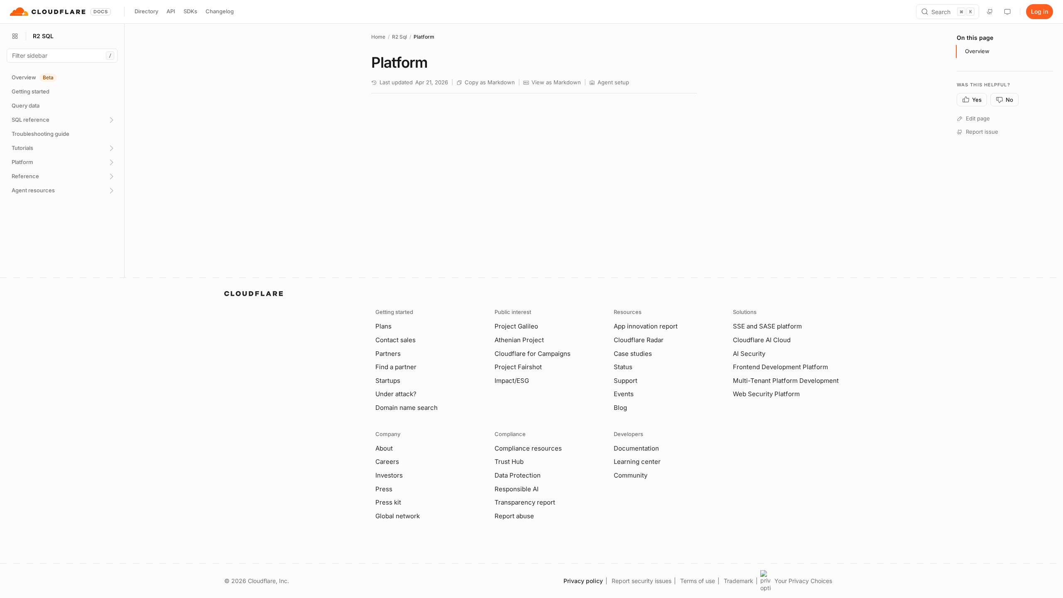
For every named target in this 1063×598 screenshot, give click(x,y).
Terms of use (697, 580)
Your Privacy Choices (803, 580)
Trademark (738, 580)
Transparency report (525, 502)
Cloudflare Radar (639, 340)
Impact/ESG (512, 381)
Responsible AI (517, 489)
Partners (388, 354)
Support (625, 381)
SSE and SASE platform (767, 326)
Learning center (637, 462)
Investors (389, 475)
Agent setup (613, 82)
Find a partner (395, 367)
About (384, 448)
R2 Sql (399, 37)
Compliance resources (528, 448)
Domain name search (406, 408)
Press (383, 489)
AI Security (749, 354)
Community (630, 475)
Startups (387, 381)
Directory (146, 11)
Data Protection (518, 475)
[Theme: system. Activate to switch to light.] (1007, 11)
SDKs (190, 11)
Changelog (220, 11)
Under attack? (395, 394)
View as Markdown (556, 82)
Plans (383, 326)
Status (623, 367)
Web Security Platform (766, 394)
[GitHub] (989, 11)
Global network (397, 516)
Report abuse (514, 516)
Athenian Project (519, 340)
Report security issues (641, 580)
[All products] (15, 36)
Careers (387, 462)
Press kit (388, 502)
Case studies (633, 354)
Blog (620, 408)
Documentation (636, 448)
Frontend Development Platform (780, 367)
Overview (977, 51)
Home (378, 37)
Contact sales (395, 340)
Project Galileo (516, 326)
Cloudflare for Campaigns (533, 354)
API (171, 11)
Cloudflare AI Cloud (762, 340)
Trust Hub (509, 462)
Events (624, 394)
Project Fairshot (518, 367)
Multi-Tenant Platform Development (786, 381)
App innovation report (646, 326)
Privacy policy (583, 580)
